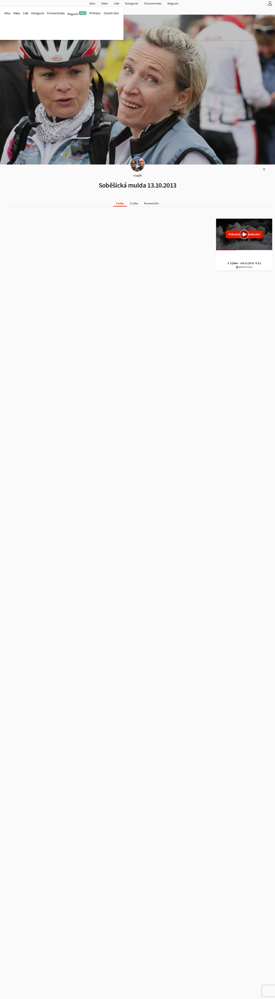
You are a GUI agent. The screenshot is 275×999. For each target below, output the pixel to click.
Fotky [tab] (120, 203)
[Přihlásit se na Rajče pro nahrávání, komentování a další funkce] (270, 3)
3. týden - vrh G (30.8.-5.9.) (244, 263)
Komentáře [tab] (151, 203)
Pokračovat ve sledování (244, 234)
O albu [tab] (134, 203)
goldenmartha (245, 266)
